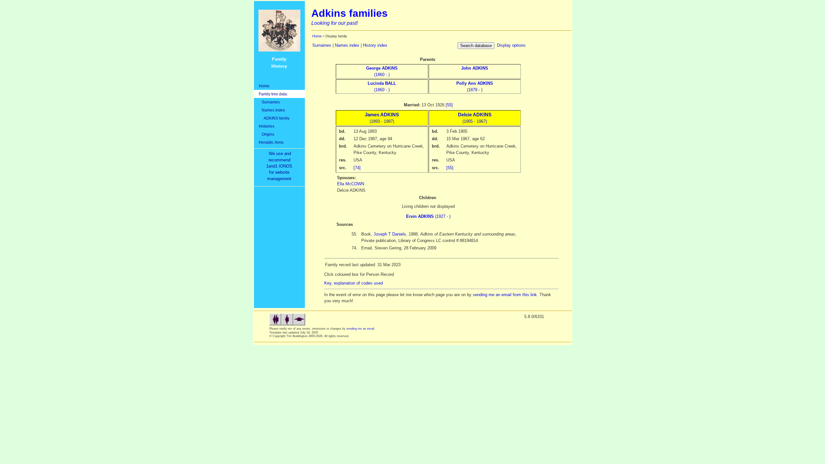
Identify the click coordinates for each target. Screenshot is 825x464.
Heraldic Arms (271, 142)
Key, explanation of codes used (353, 283)
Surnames (269, 102)
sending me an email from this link (505, 294)
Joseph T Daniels (390, 234)
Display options (511, 45)
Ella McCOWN (350, 183)
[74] (357, 167)
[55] (449, 104)
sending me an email (360, 328)
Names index (272, 110)
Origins (266, 134)
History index (375, 45)
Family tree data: (273, 94)
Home (264, 86)
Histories (266, 126)
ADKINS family (274, 118)
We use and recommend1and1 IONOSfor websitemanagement (280, 166)
